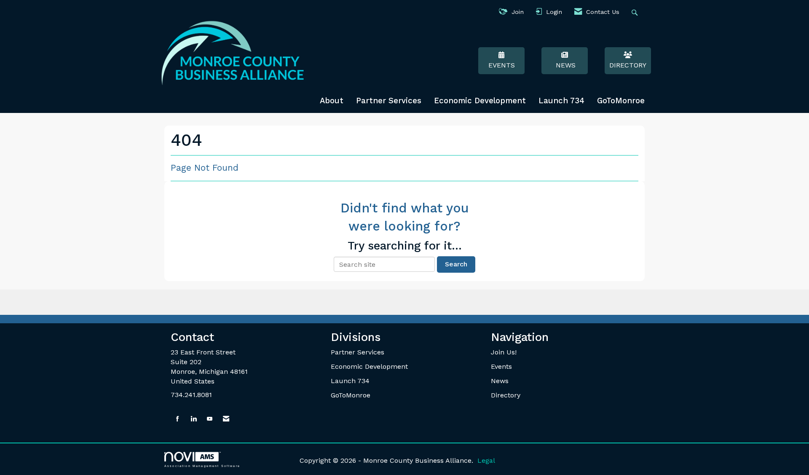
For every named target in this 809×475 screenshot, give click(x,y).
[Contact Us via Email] (226, 419)
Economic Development (480, 100)
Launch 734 (561, 100)
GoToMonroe (621, 100)
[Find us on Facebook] (178, 419)
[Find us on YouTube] (210, 419)
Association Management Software (202, 465)
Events (501, 65)
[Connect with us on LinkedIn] (194, 419)
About (331, 100)
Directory (627, 65)
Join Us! (504, 352)
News (565, 65)
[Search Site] (636, 12)
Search (456, 264)
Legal (486, 460)
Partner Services (388, 100)
